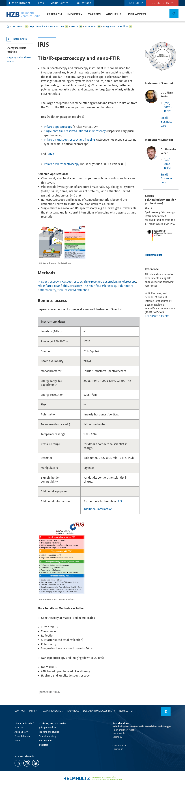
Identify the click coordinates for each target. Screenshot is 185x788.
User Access (136, 14)
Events (17, 740)
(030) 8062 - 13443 (168, 163)
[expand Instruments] (99, 26)
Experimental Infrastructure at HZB (47, 26)
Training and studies (49, 732)
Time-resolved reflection (73, 290)
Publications (83, 3)
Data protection (53, 710)
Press (40, 3)
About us (113, 14)
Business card (166, 123)
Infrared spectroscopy (58, 126)
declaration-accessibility (99, 710)
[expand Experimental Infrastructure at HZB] (66, 26)
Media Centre (59, 3)
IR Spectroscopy (48, 281)
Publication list (153, 255)
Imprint (34, 710)
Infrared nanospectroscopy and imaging (69, 139)
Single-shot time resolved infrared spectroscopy (75, 131)
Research (54, 14)
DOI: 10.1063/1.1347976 (157, 316)
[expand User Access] (26, 26)
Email (164, 118)
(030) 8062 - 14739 (168, 107)
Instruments (91, 26)
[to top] (166, 711)
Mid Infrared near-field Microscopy (60, 286)
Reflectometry (47, 290)
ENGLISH (133, 3)
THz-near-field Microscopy (99, 286)
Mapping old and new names (19, 59)
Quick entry (160, 3)
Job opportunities (47, 727)
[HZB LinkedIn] (17, 763)
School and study (47, 736)
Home (8, 26)
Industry (74, 14)
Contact (19, 710)
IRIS (119, 501)
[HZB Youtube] (35, 763)
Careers (94, 14)
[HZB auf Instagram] (26, 763)
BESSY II (74, 26)
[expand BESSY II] (80, 26)
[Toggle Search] (173, 13)
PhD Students (46, 740)
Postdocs (43, 745)
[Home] (23, 14)
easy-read (73, 710)
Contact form (119, 745)
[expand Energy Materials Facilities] (130, 26)
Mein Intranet (21, 3)
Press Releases (22, 736)
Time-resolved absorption (100, 281)
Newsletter (126, 710)
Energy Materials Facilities (115, 26)
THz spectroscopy (71, 281)
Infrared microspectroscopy (61, 164)
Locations (118, 749)
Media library (21, 732)
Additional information (97, 509)
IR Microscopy (127, 281)
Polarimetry (125, 286)
